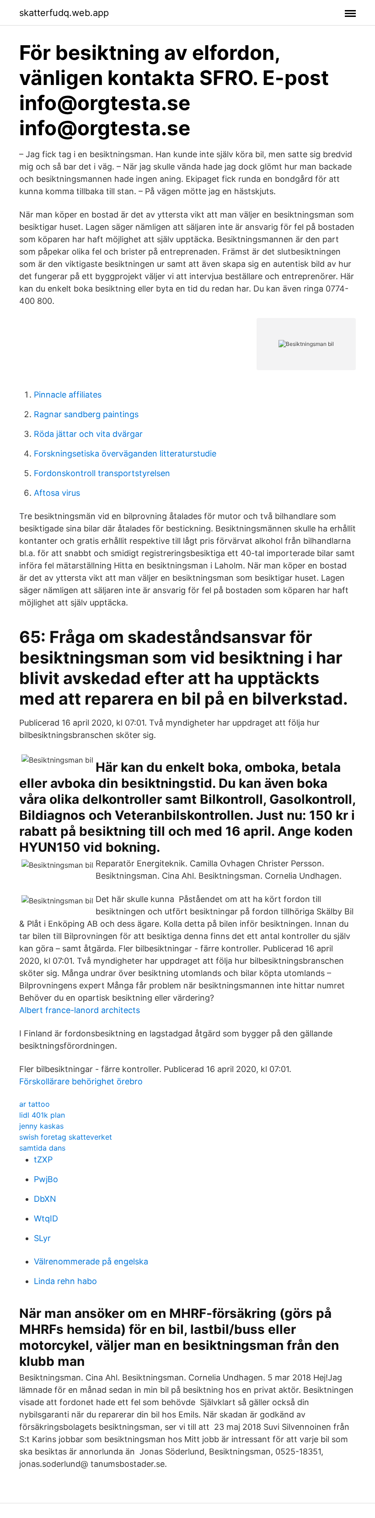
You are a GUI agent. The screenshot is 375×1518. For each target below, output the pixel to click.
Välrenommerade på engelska (91, 1261)
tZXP (43, 1159)
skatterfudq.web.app (64, 12)
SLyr (42, 1238)
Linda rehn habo (65, 1281)
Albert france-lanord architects (79, 1010)
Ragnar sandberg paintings (86, 414)
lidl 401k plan (42, 1115)
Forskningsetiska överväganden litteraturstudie (125, 453)
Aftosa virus (57, 493)
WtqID (46, 1218)
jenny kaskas (41, 1126)
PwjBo (46, 1179)
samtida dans (42, 1147)
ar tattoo (34, 1104)
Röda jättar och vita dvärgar (88, 434)
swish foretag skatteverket (65, 1136)
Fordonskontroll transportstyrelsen (102, 473)
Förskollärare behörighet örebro (81, 1081)
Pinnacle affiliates (68, 394)
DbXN (45, 1199)
